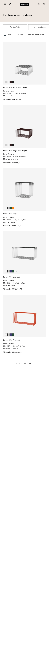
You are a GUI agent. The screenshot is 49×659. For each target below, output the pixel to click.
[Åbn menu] (5, 4)
